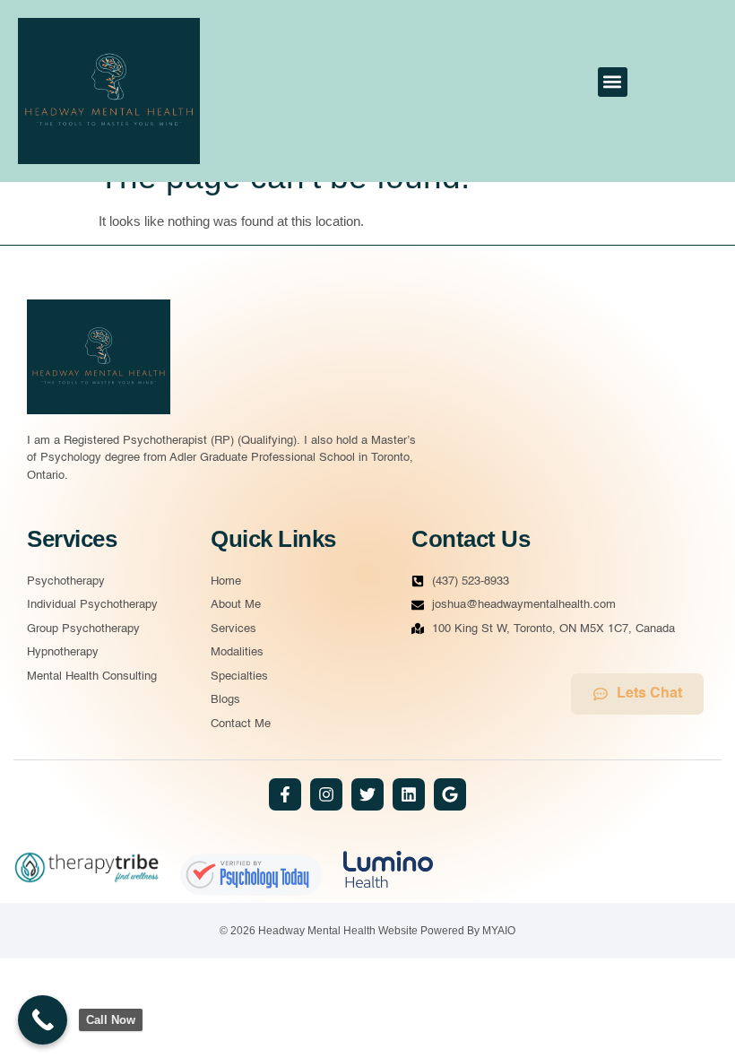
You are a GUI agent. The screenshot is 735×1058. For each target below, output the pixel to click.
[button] (612, 82)
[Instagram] (326, 794)
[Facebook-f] (285, 794)
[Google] (450, 794)
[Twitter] (367, 794)
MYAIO (498, 930)
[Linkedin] (409, 794)
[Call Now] (42, 1020)
